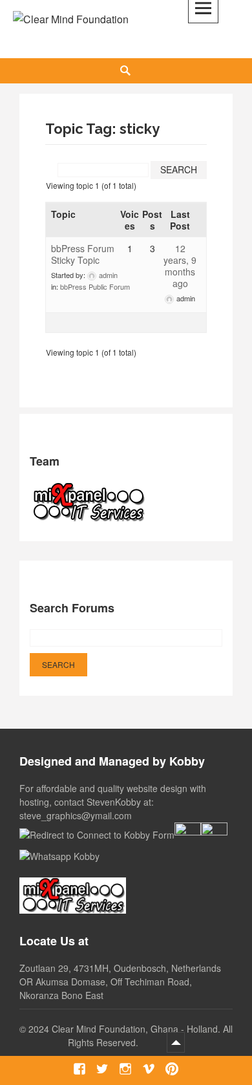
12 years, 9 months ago (179, 266)
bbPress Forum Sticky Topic (82, 254)
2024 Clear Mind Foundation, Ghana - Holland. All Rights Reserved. (130, 1035)
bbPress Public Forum (95, 286)
